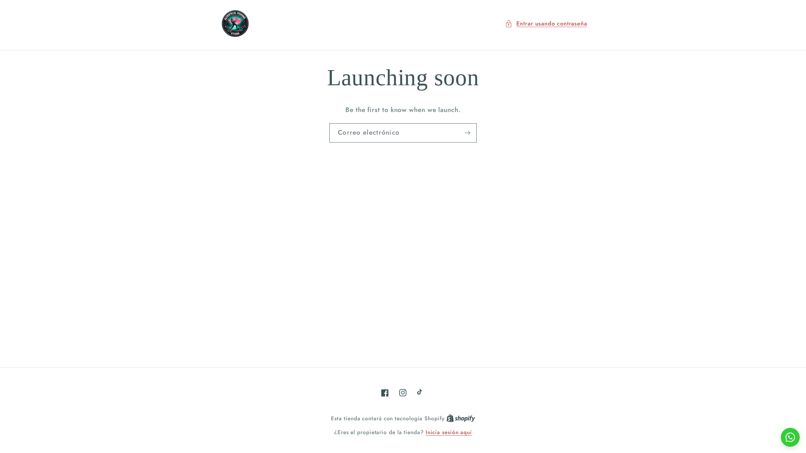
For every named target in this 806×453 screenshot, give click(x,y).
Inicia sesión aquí (449, 432)
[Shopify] (460, 418)
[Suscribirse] (467, 133)
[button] (546, 23)
